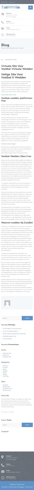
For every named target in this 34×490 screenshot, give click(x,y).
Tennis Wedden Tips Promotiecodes (12, 328)
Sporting (5, 371)
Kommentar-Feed (7, 388)
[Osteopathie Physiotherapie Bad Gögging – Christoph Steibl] (10, 7)
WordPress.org (6, 390)
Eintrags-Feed (6, 386)
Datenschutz (4, 2)
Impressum (12, 2)
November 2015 (7, 357)
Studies (4, 372)
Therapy (5, 374)
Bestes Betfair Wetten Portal (8, 94)
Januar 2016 (6, 355)
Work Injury (6, 376)
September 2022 (7, 353)
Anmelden (5, 385)
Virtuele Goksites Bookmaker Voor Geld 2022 (14, 333)
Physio (4, 369)
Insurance (5, 367)
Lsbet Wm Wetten (7, 338)
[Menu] (30, 8)
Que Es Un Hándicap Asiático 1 (11, 331)
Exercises (5, 365)
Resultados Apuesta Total (9, 336)
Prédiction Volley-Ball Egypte (8, 144)
